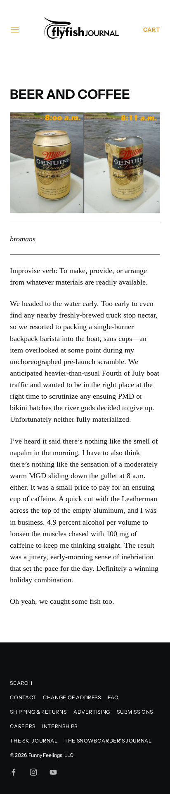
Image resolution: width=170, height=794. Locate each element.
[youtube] (53, 772)
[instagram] (33, 772)
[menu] (15, 30)
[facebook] (14, 772)
